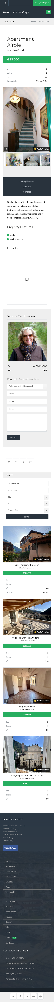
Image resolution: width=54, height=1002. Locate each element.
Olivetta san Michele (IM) (16, 968)
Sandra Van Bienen (21, 316)
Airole (8, 861)
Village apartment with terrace (27, 638)
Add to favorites (43, 149)
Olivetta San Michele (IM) (16, 963)
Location (27, 186)
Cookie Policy (8, 841)
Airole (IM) (10, 973)
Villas (8, 927)
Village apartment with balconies (27, 775)
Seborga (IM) (11, 958)
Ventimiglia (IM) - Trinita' (16, 979)
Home (33, 21)
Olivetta (9, 882)
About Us (10, 906)
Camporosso (11, 871)
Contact (27, 191)
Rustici (8, 922)
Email (45, 370)
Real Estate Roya (16, 12)
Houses (9, 917)
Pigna (8, 887)
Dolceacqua (11, 876)
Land (8, 932)
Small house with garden (27, 565)
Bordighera (10, 866)
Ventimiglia (10, 892)
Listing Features (27, 181)
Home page (10, 901)
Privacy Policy (8, 838)
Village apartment (27, 706)
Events (9, 937)
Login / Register (43, 3)
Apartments (11, 911)
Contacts (10, 943)
